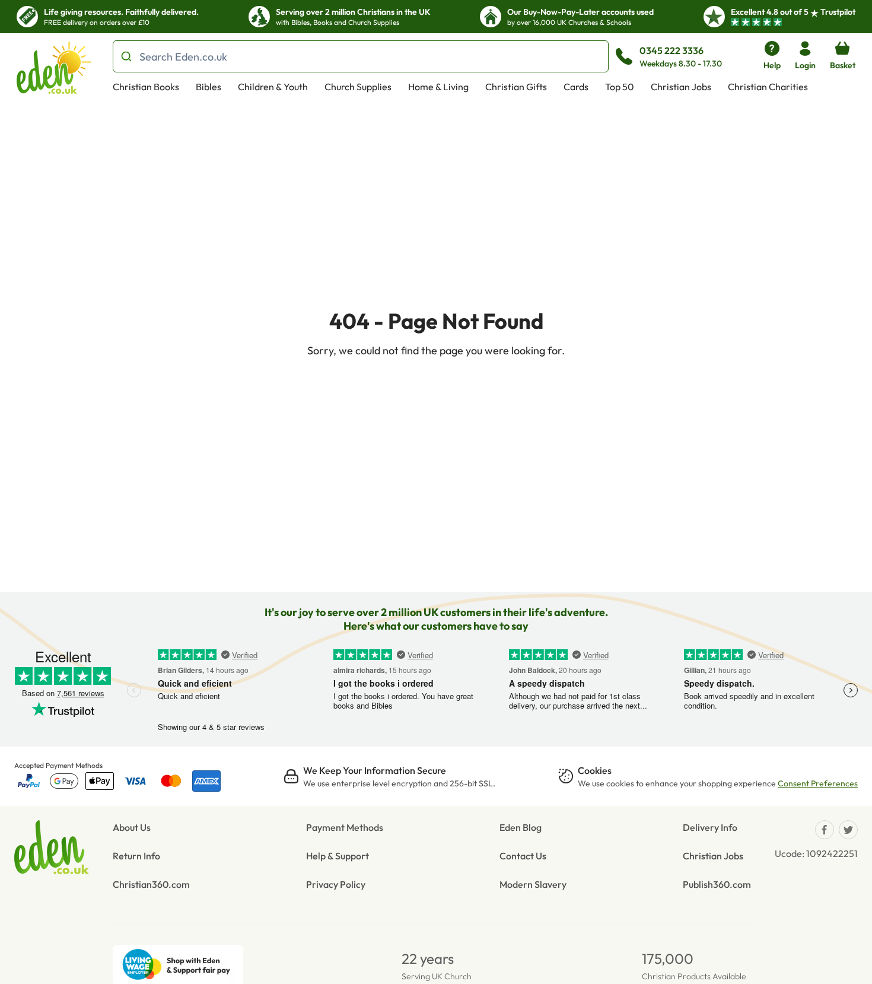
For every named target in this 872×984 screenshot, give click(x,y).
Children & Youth (273, 87)
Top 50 (619, 87)
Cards (576, 87)
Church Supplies (358, 87)
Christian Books (146, 87)
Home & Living (438, 87)
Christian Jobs (681, 87)
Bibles (208, 87)
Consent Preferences (818, 783)
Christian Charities (768, 87)
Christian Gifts (516, 87)
